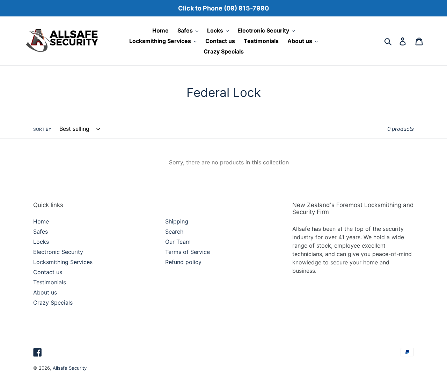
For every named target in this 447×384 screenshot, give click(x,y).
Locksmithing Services (63, 261)
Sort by (42, 129)
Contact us (47, 272)
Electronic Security (58, 251)
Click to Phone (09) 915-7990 (223, 8)
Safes (40, 231)
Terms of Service (187, 251)
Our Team (178, 241)
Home (41, 221)
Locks (41, 241)
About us (45, 292)
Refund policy (183, 261)
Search (174, 231)
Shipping (176, 221)
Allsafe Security (70, 368)
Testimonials (49, 282)
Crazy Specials (53, 302)
